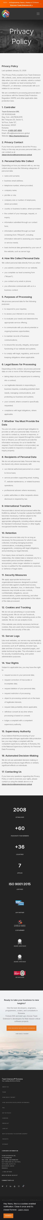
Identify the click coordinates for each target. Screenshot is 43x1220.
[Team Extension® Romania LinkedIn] (10, 1186)
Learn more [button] (23, 1210)
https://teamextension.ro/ (19, 136)
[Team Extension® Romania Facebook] (6, 1186)
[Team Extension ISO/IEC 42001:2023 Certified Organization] (20, 942)
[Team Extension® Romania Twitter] (2, 1186)
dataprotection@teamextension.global (17, 155)
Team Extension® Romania (12, 1079)
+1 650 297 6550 (7, 1171)
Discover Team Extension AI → (21, 5)
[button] (38, 13)
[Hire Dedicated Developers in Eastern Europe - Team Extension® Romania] (7, 13)
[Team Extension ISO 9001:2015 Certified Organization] (20, 973)
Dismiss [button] (8, 1216)
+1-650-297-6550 (15, 130)
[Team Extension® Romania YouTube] (14, 1186)
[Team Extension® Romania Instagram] (18, 1186)
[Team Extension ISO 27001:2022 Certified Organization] (20, 957)
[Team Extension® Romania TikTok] (23, 1186)
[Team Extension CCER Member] (19, 923)
